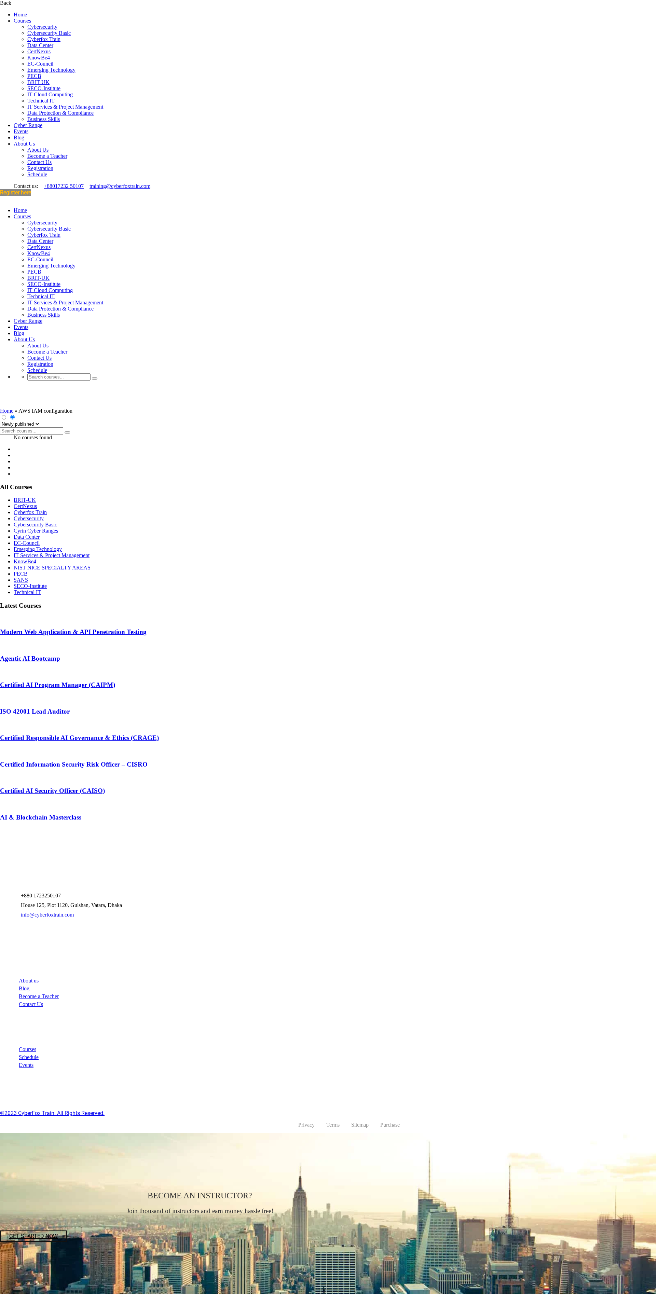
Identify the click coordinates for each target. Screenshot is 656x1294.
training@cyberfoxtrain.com (120, 186)
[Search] (94, 378)
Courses (22, 21)
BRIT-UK (38, 82)
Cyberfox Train (43, 39)
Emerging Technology (51, 70)
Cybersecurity (42, 27)
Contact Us (39, 162)
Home (20, 14)
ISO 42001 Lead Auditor (35, 711)
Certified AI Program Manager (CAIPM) (57, 684)
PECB (34, 76)
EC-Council (40, 64)
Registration (40, 168)
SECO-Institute (43, 88)
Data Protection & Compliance (60, 113)
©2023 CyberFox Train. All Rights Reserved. (52, 1113)
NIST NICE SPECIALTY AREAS (52, 567)
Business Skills (43, 119)
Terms (333, 1125)
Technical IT (41, 101)
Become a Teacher (47, 156)
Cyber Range (28, 125)
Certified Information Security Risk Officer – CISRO (74, 764)
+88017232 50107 (64, 186)
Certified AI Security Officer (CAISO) (52, 790)
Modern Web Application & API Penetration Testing (73, 631)
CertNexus (39, 51)
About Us (24, 144)
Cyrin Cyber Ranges (36, 531)
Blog (19, 137)
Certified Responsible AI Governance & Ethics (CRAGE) (79, 737)
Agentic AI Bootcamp (30, 658)
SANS (21, 580)
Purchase (390, 1125)
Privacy (306, 1125)
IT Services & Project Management (65, 107)
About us (29, 980)
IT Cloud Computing (50, 94)
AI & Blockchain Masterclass (40, 817)
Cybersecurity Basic (49, 33)
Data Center (40, 45)
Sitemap (360, 1125)
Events (21, 131)
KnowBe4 (38, 57)
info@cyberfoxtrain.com (47, 915)
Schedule (37, 174)
